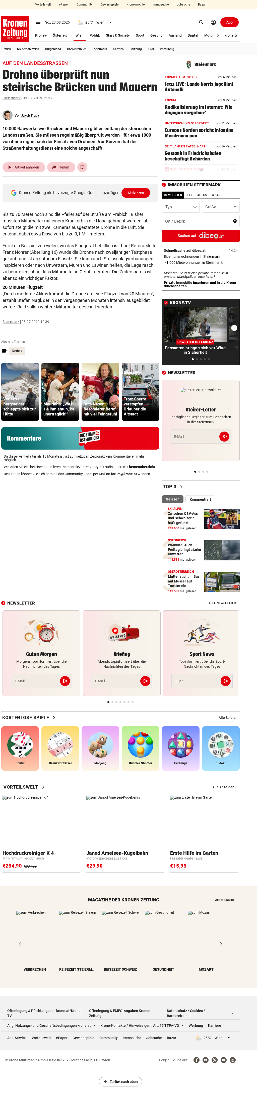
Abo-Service (17, 1038)
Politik (95, 35)
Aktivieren (135, 193)
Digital (193, 35)
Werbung (196, 1026)
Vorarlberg (167, 49)
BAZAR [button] (215, 195)
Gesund (156, 35)
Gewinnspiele (109, 4)
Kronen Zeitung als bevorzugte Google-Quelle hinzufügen (81, 192)
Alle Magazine (224, 900)
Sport (140, 35)
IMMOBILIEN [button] (173, 195)
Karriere (214, 1026)
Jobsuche (183, 4)
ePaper (64, 4)
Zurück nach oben (120, 1081)
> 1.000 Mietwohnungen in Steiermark (201, 262)
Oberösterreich (77, 49)
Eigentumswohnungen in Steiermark (201, 256)
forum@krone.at (124, 474)
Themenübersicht (141, 467)
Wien (80, 35)
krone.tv (231, 35)
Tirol (151, 49)
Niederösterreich (28, 49)
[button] (218, 35)
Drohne (17, 351)
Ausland (175, 35)
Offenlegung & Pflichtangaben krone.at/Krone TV (44, 1013)
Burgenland (53, 49)
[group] (20, 392)
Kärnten (118, 49)
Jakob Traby (30, 115)
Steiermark (100, 49)
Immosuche (161, 4)
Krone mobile (135, 4)
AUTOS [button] (202, 195)
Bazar (202, 4)
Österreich (61, 35)
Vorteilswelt (43, 4)
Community (85, 4)
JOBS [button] (189, 195)
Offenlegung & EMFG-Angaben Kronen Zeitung (119, 1013)
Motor (209, 35)
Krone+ (41, 35)
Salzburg (136, 49)
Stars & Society (118, 35)
